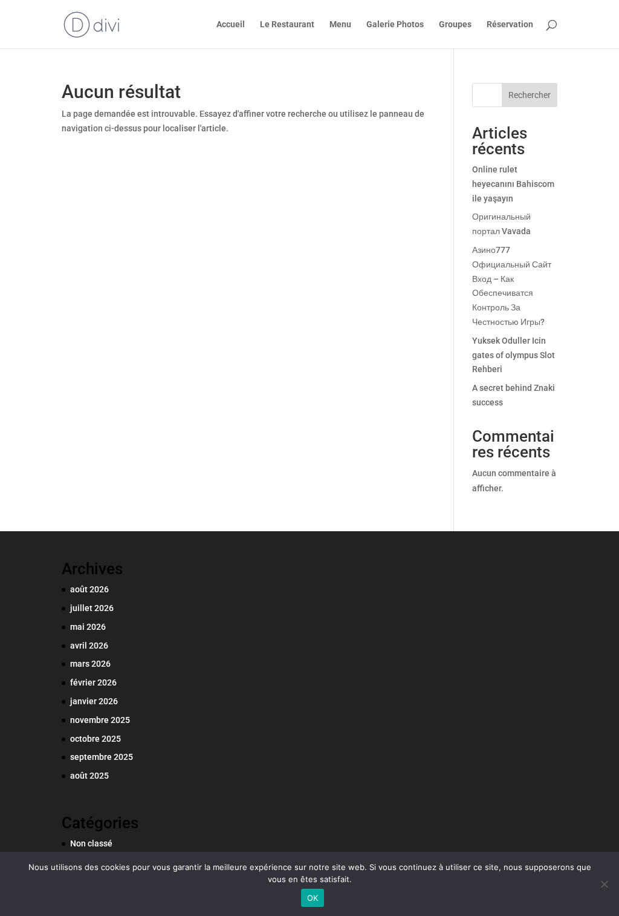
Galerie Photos (395, 24)
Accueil (230, 24)
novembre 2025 (100, 720)
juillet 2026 (92, 608)
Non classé (91, 843)
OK (313, 898)
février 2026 (93, 682)
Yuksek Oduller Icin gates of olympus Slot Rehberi (513, 355)
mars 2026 (90, 664)
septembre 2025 (101, 757)
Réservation (510, 24)
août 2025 (89, 775)
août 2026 (89, 589)
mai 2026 (88, 627)
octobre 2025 (95, 739)
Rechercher (529, 95)
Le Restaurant (287, 24)
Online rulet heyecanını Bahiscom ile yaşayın (513, 184)
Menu (340, 24)
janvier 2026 (94, 701)
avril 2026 (89, 645)
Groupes (455, 24)
